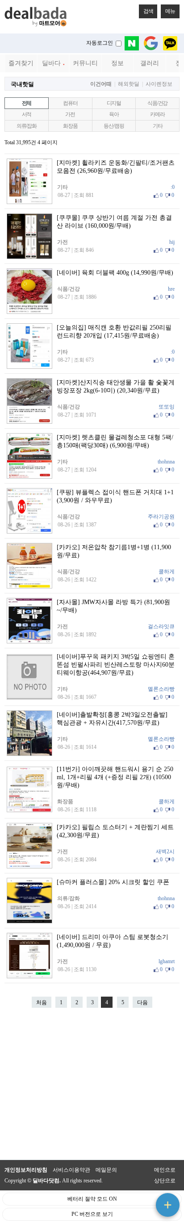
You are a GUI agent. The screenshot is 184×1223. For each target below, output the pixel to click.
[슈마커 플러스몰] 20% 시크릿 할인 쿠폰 (113, 882)
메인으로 (165, 1170)
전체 (27, 103)
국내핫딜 (22, 84)
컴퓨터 (70, 103)
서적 (27, 114)
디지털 (114, 103)
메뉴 (170, 11)
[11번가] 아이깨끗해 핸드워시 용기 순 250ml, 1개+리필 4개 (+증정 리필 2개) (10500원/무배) (115, 777)
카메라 (157, 114)
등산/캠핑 (114, 126)
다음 (142, 1002)
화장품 (70, 126)
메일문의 (106, 1170)
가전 (70, 114)
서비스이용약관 (71, 1170)
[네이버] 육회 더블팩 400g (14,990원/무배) (115, 272)
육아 (114, 114)
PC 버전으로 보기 (92, 1214)
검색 (148, 11)
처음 (41, 1002)
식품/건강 (157, 103)
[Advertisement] (92, 1084)
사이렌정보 (159, 84)
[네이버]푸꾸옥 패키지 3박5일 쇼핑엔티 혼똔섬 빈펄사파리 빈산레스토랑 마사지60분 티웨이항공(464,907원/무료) (116, 664)
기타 (158, 126)
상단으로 (165, 1180)
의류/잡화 (27, 126)
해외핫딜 (128, 84)
